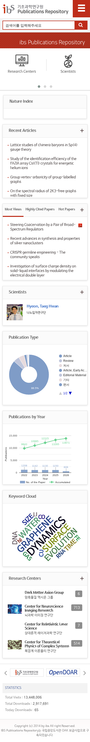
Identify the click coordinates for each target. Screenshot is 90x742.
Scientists (68, 71)
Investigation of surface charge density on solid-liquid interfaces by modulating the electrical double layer (43, 270)
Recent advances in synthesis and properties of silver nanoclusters (45, 241)
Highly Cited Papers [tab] (40, 209)
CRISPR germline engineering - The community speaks (38, 254)
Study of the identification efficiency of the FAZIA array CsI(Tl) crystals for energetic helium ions (43, 163)
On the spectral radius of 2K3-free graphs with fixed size (43, 193)
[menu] (81, 8)
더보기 (82, 130)
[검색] (80, 25)
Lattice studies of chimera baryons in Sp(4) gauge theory (44, 147)
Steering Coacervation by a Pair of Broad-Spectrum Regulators (43, 227)
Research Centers (22, 71)
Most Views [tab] (13, 209)
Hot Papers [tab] (66, 209)
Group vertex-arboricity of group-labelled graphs (43, 179)
